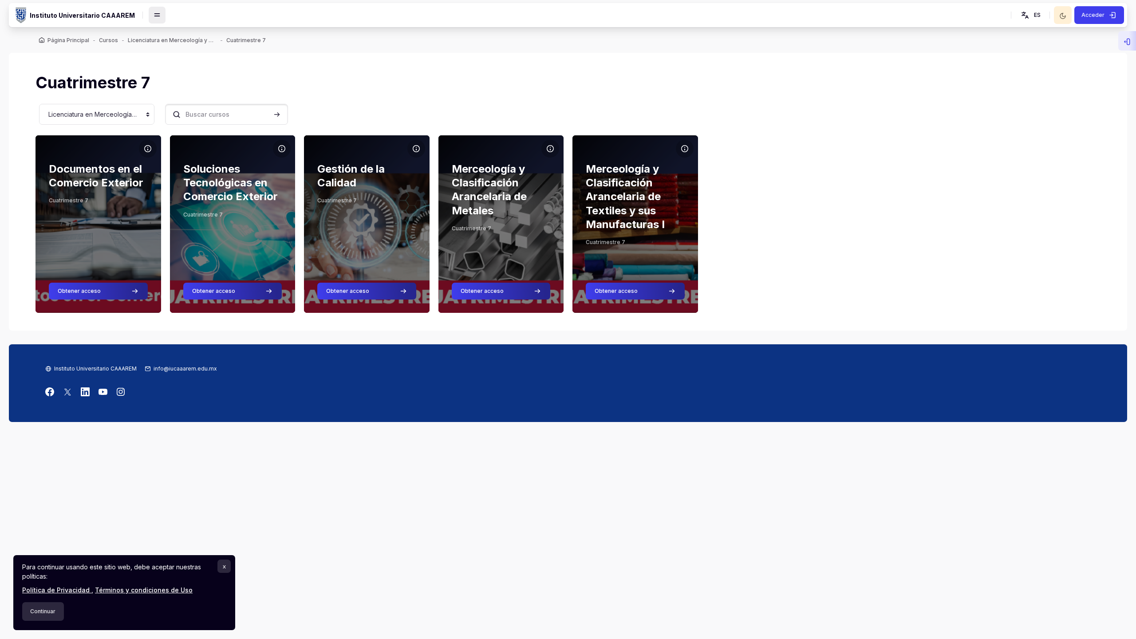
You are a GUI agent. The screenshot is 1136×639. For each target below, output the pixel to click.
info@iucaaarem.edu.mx (185, 368)
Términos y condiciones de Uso (144, 590)
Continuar (42, 611)
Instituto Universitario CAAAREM (95, 368)
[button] (1030, 15)
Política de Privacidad (56, 590)
